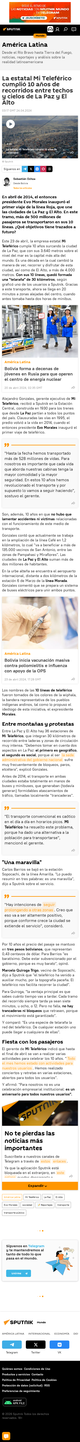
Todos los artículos (22, 188)
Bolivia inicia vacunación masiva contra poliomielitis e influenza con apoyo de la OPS (37, 665)
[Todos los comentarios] (6, 1436)
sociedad (27, 1204)
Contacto (37, 1374)
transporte (63, 1204)
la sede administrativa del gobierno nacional (38, 757)
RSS (47, 1385)
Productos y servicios (16, 1374)
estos (45, 1161)
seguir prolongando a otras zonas (30, 907)
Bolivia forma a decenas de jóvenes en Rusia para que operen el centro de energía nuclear (39, 374)
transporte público (14, 1212)
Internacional (39, 1333)
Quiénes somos (12, 1369)
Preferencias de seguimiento (21, 1391)
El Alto (59, 1197)
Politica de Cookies (44, 1380)
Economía (61, 1333)
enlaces (59, 1161)
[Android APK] (15, 1402)
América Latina (17, 362)
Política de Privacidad (16, 1380)
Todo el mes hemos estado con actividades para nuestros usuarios (39, 1063)
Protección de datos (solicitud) (22, 1385)
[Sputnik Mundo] (12, 31)
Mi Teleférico (32, 1197)
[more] (73, 387)
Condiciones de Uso (37, 1369)
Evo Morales (10, 1204)
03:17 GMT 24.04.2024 (17, 110)
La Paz (47, 1197)
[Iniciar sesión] (57, 29)
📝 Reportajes (45, 1204)
